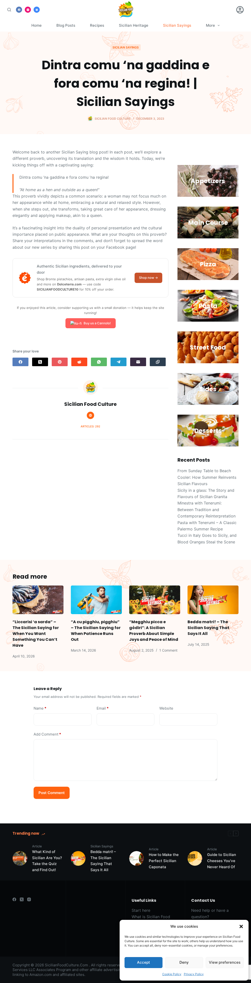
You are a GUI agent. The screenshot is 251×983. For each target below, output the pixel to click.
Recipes (97, 25)
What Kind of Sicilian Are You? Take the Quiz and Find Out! (47, 860)
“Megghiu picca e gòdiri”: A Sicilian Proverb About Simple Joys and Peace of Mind (153, 630)
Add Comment (47, 734)
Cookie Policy (171, 974)
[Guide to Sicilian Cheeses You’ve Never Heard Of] (195, 858)
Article (37, 846)
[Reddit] (79, 362)
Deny (184, 962)
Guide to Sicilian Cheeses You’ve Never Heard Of (221, 860)
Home (36, 25)
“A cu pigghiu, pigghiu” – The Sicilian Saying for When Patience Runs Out (96, 630)
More (210, 25)
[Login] (240, 9)
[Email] (138, 362)
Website (166, 708)
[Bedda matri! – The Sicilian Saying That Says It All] (213, 599)
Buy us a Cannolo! (97, 323)
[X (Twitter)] (40, 362)
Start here (141, 910)
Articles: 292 (90, 426)
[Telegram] (118, 362)
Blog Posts (65, 25)
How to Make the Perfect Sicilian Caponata (164, 860)
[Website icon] (90, 415)
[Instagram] (28, 10)
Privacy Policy (194, 974)
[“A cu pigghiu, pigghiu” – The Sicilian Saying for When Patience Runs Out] (96, 599)
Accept (143, 962)
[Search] (9, 10)
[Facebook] (19, 10)
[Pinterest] (60, 362)
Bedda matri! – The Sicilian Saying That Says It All (208, 627)
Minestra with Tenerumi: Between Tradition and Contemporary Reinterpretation (206, 509)
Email (103, 708)
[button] (241, 926)
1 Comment (168, 650)
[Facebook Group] (37, 10)
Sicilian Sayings (177, 25)
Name (40, 708)
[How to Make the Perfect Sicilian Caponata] (136, 858)
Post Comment (51, 792)
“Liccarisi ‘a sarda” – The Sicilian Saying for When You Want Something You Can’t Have (36, 633)
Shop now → (148, 278)
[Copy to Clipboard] (158, 362)
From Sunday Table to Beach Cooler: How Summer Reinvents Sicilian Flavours (206, 477)
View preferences (224, 962)
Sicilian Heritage (133, 25)
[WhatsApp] (99, 362)
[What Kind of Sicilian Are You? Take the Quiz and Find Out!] (20, 858)
